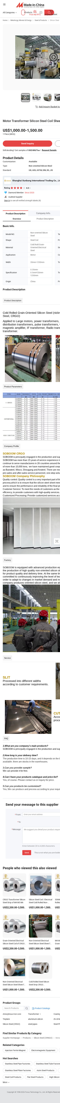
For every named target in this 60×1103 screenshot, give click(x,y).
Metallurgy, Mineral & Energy (21, 20)
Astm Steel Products (45, 1070)
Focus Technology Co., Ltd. (35, 1092)
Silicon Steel (54, 20)
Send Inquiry (27, 143)
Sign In (7, 200)
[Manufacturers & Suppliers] (30, 5)
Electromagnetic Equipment (43, 1050)
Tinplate (6, 1019)
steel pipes (32, 1024)
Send (27, 852)
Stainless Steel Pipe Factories (17, 1063)
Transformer (33, 1014)
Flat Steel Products (35, 1077)
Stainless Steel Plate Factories (18, 1070)
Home (5, 20)
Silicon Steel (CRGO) (11, 1024)
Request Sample (49, 150)
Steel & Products (41, 20)
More (5, 1082)
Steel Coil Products (13, 1077)
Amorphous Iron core (12, 1014)
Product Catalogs (42, 1008)
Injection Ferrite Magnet (15, 1050)
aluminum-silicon (35, 1019)
